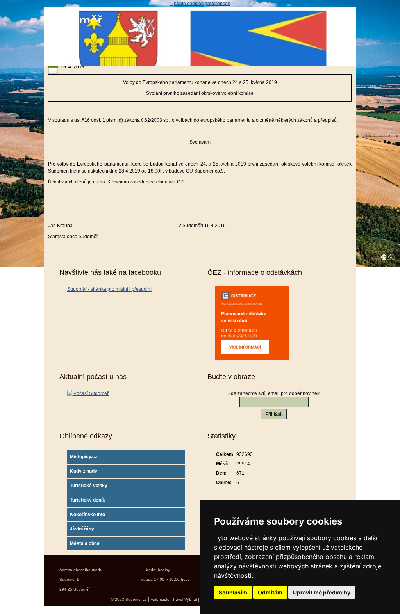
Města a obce (85, 543)
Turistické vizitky (88, 485)
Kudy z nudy (83, 471)
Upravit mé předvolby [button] (321, 592)
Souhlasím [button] (233, 592)
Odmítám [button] (270, 592)
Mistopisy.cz (83, 456)
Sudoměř (75, 20)
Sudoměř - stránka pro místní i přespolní (109, 289)
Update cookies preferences (200, 3)
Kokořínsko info (87, 514)
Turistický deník (87, 500)
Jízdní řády (82, 529)
